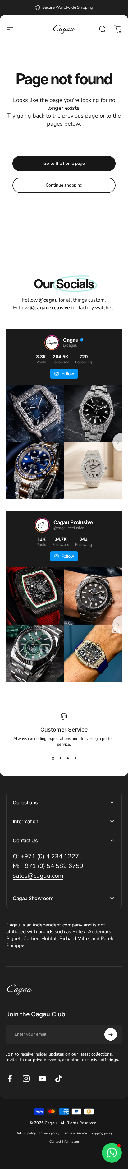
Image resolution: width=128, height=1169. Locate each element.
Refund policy (26, 1133)
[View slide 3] (67, 758)
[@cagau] (52, 342)
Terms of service (75, 1133)
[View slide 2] (60, 758)
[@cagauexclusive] (42, 525)
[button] (112, 1153)
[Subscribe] (110, 1034)
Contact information (64, 1141)
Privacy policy (49, 1133)
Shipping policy (101, 1133)
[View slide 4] (75, 758)
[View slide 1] (53, 758)
